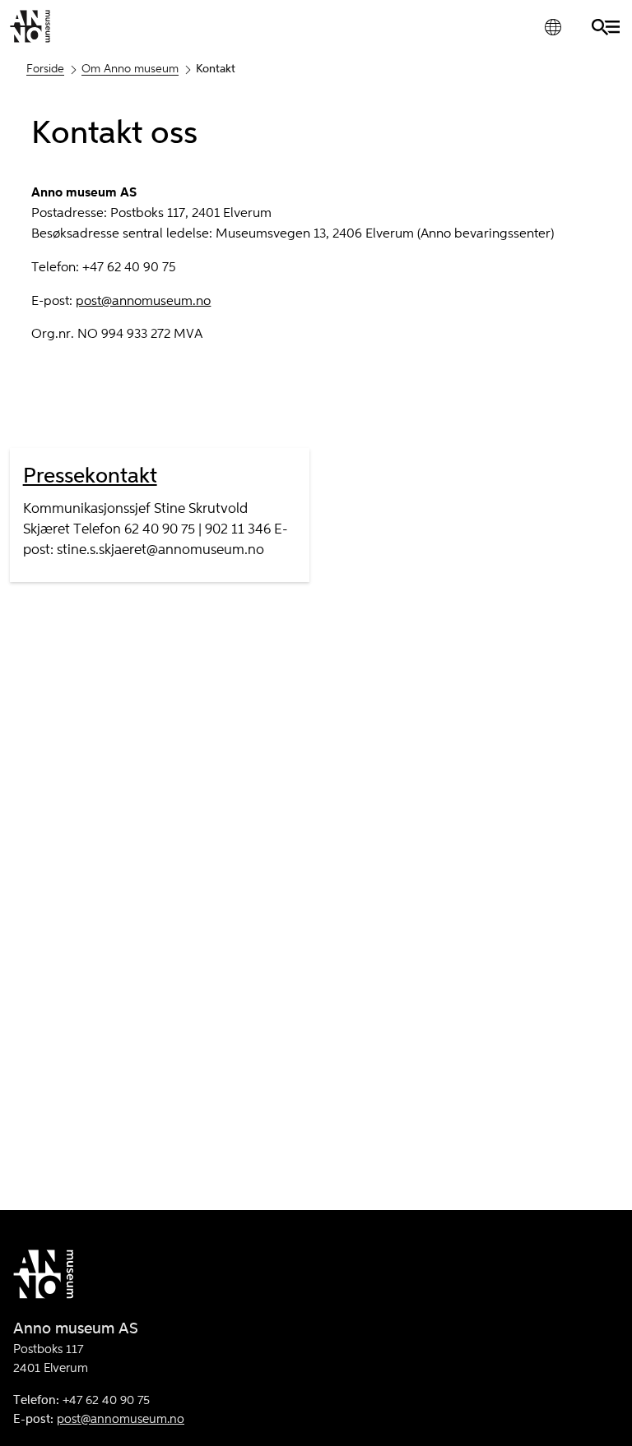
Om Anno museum (130, 69)
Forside (45, 69)
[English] (552, 26)
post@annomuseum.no (143, 301)
